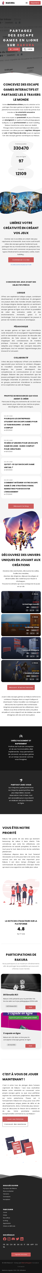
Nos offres (6, 1218)
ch (11, 1244)
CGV (18, 1270)
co (36, 1244)
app (32, 1244)
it (25, 1244)
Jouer (5, 1212)
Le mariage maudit (30, 604)
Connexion (6, 1197)
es (22, 1244)
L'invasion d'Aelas (31, 673)
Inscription (6, 1199)
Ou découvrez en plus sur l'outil (21, 265)
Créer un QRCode (9, 1226)
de (7, 1244)
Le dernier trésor (32, 627)
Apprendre (7, 1223)
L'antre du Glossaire (30, 650)
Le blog (5, 1221)
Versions (6, 1194)
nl (4, 1247)
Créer (5, 1215)
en (18, 1244)
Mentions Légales (7, 1270)
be (15, 1244)
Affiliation (23, 1270)
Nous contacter (8, 1191)
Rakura (34, 607)
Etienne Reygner (27, 1263)
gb (28, 1244)
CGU (14, 1270)
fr (4, 1244)
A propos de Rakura (10, 1188)
